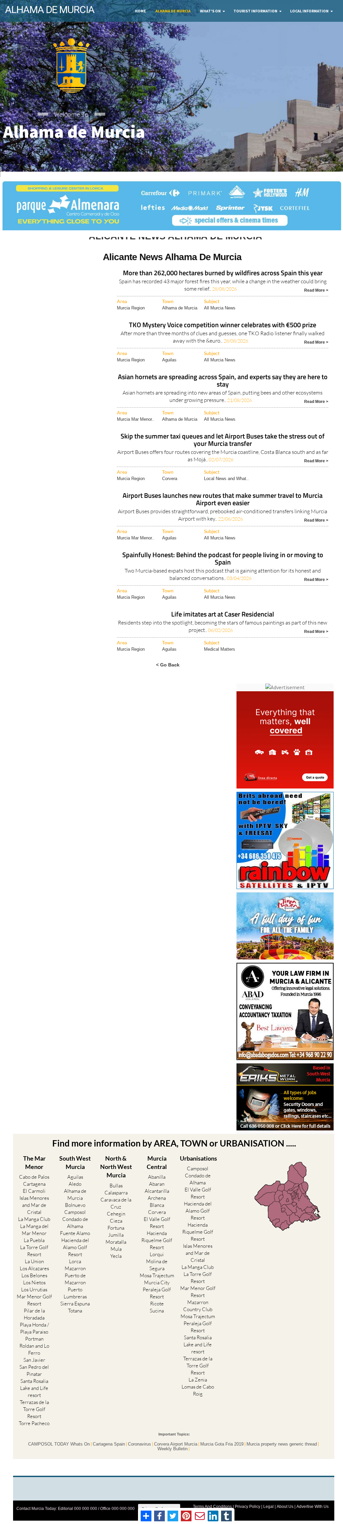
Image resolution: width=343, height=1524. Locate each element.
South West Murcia (75, 1174)
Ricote (157, 1316)
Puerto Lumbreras (75, 1305)
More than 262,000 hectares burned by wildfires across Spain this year (223, 285)
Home (140, 10)
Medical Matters (219, 661)
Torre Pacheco (34, 1435)
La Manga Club (34, 1231)
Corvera (169, 490)
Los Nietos (34, 1295)
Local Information (309, 10)
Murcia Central (157, 1174)
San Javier (34, 1372)
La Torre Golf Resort (34, 1263)
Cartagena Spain (109, 1456)
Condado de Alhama (75, 1235)
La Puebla (34, 1252)
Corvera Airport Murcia (175, 1456)
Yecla (116, 1268)
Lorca (75, 1274)
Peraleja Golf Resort (157, 1305)
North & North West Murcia (116, 1179)
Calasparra (116, 1204)
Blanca (157, 1217)
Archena (157, 1210)
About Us (285, 1518)
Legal (268, 1518)
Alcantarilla (157, 1203)
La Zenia (198, 1392)
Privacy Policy (247, 1518)
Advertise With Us (312, 1518)
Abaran (156, 1196)
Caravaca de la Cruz (115, 1215)
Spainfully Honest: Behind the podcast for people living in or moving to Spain (222, 571)
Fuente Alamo (75, 1245)
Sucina (157, 1323)
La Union (34, 1274)
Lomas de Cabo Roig (198, 1402)
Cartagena (34, 1196)
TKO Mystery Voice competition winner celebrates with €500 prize (222, 337)
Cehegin (116, 1226)
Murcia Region (131, 320)
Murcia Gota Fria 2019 (222, 1456)
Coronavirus (139, 1456)
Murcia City (156, 1295)
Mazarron (75, 1281)
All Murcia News (219, 320)
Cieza (116, 1233)
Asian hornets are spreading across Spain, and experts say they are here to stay (223, 393)
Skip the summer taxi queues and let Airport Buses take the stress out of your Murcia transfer (223, 452)
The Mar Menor (34, 1174)
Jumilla (116, 1247)
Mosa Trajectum (157, 1288)
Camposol (75, 1224)
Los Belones (34, 1288)
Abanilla (156, 1189)
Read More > (316, 302)
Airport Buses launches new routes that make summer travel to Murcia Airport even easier (223, 512)
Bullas (116, 1197)
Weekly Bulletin (172, 1461)
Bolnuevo (75, 1217)
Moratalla (116, 1254)
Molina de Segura (156, 1277)
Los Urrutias (34, 1302)
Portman (34, 1351)
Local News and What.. (226, 490)
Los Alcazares (34, 1281)
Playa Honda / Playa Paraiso (34, 1340)
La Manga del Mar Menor (34, 1242)
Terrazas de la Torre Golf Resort (34, 1421)
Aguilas (169, 371)
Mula (116, 1261)
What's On (210, 10)
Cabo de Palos (34, 1189)
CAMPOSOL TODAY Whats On (59, 1456)
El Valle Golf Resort (157, 1235)
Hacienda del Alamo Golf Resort (75, 1259)
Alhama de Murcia (173, 10)
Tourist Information (255, 10)
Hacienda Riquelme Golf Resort (156, 1252)
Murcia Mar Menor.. (135, 431)
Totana (75, 1323)
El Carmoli (34, 1203)
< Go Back (168, 676)
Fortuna (116, 1240)
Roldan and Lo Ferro (34, 1361)
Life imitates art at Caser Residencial (222, 627)
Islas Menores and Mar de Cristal (34, 1217)
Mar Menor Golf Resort (34, 1312)
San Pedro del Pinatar (34, 1383)
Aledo (75, 1196)
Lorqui (157, 1267)
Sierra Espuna (75, 1316)
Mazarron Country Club (197, 1318)
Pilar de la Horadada (34, 1326)
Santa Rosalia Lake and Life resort (34, 1400)
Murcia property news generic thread (282, 1456)
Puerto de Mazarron (75, 1291)
